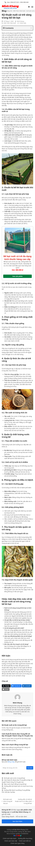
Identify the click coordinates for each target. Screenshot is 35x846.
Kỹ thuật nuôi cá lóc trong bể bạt (14, 725)
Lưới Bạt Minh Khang (18, 829)
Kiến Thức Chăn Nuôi (19, 11)
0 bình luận (23, 23)
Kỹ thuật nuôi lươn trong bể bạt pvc (7, 801)
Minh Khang (20, 21)
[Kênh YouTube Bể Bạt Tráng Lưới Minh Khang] (19, 836)
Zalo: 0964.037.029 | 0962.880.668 (17, 2)
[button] (29, 6)
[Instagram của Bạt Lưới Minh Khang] (16, 836)
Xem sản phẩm (17, 276)
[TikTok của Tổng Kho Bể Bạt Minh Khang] (20, 836)
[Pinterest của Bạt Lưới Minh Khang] (17, 836)
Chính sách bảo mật (10, 841)
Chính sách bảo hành (9, 838)
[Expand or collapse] (31, 28)
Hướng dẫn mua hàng (25, 838)
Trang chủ (9, 11)
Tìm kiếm (29, 768)
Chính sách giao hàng (17, 843)
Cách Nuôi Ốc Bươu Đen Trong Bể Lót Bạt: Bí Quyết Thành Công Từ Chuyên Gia (17, 735)
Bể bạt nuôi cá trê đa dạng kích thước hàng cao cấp (17, 258)
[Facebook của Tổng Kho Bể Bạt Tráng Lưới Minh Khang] (14, 836)
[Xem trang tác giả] (17, 697)
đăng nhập (11, 762)
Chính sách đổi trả (24, 841)
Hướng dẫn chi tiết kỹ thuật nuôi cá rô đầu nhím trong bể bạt (23, 801)
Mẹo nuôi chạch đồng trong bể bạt (15, 745)
